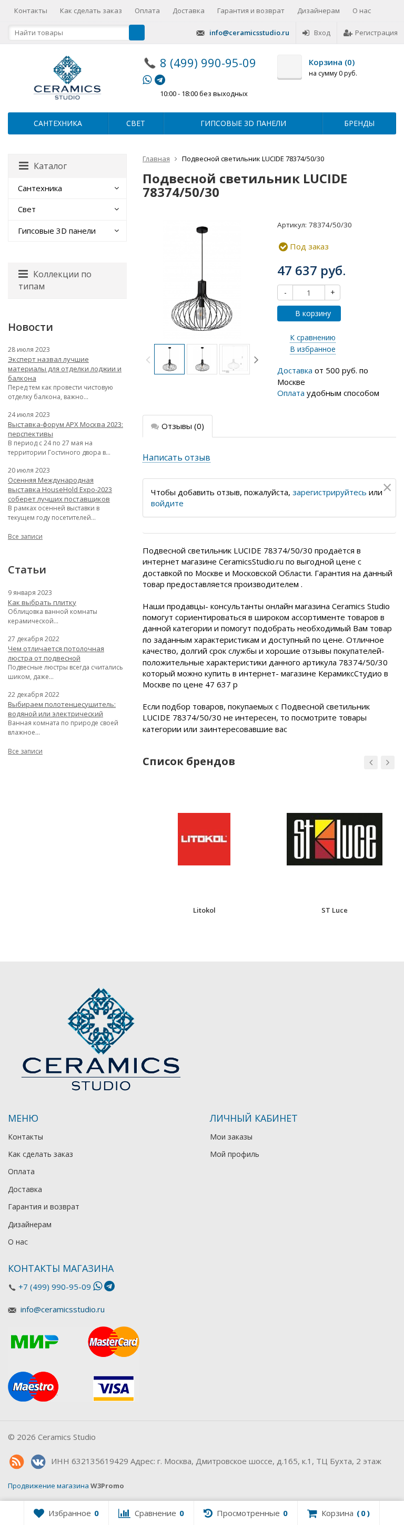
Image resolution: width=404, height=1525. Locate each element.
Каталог (50, 166)
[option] (169, 359)
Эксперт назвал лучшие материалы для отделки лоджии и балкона (65, 368)
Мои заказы (231, 1137)
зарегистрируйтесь (329, 492)
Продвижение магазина (48, 1485)
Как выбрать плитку (42, 602)
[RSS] (16, 1462)
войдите (167, 503)
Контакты (30, 10)
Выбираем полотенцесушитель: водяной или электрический (62, 708)
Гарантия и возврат (251, 10)
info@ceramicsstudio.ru (249, 32)
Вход (322, 32)
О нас (361, 10)
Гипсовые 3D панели (243, 123)
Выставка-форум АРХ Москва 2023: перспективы (65, 429)
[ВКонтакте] (37, 1462)
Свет (135, 123)
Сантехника (58, 123)
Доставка (189, 10)
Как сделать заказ (91, 10)
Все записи (25, 536)
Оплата (147, 10)
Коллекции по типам (55, 280)
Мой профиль (234, 1154)
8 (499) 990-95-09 (208, 62)
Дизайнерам (318, 10)
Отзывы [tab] (182, 426)
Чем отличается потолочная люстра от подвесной (56, 653)
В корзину (313, 313)
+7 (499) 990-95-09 (54, 1286)
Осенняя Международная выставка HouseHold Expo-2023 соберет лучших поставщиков (60, 489)
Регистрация (376, 32)
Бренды (359, 123)
